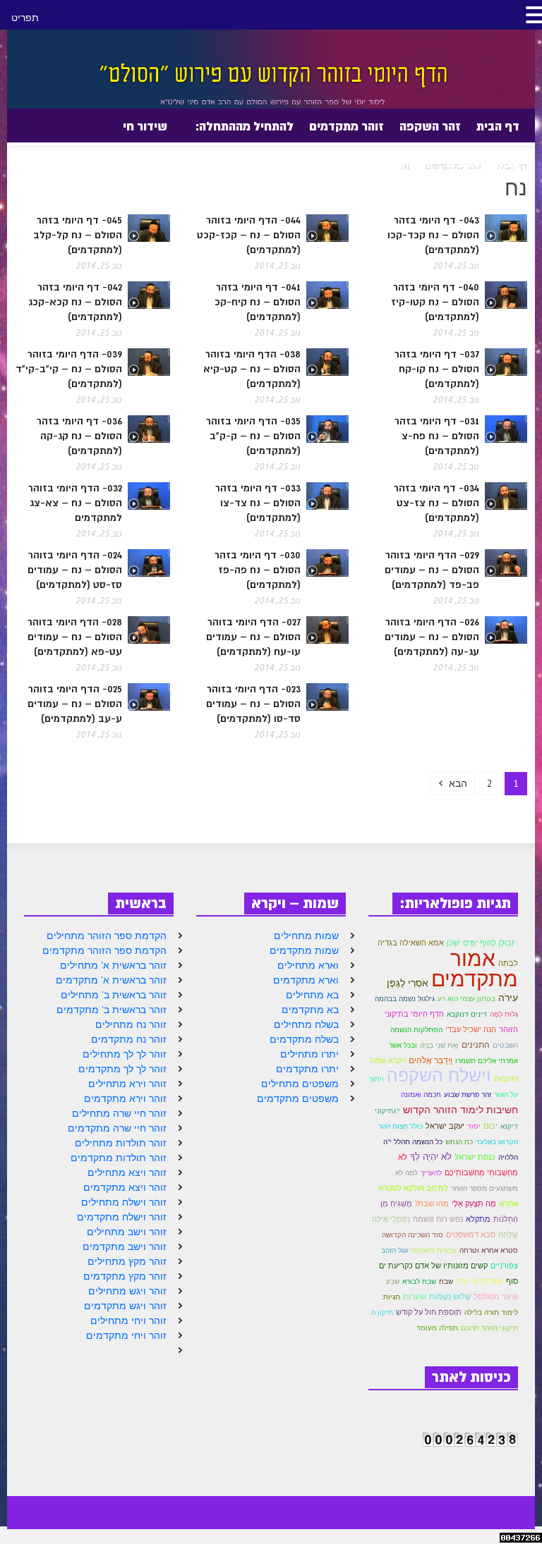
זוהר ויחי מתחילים (128, 1320)
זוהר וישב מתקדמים (125, 1246)
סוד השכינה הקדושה (412, 1234)
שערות (414, 1296)
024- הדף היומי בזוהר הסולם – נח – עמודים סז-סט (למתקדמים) (75, 570)
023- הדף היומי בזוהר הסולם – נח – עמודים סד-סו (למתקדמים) (253, 703)
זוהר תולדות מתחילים (121, 1142)
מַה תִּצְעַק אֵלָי (474, 1203)
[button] (20, 125)
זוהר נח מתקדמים (129, 1039)
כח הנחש (459, 1141)
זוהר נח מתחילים (131, 1024)
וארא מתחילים (308, 965)
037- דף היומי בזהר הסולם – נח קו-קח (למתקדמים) (437, 369)
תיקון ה (382, 1312)
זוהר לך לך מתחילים (125, 1054)
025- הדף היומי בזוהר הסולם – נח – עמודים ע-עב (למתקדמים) (75, 703)
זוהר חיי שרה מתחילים (119, 1113)
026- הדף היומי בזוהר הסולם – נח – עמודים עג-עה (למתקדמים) (432, 636)
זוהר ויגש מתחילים (127, 1291)
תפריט (25, 17)
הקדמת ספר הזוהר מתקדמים (104, 950)
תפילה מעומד (437, 1327)
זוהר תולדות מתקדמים (119, 1157)
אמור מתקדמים (474, 968)
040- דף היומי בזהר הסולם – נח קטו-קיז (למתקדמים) (435, 302)
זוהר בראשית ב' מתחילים (114, 994)
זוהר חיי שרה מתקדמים (117, 1128)
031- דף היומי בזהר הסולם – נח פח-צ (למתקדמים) (437, 436)
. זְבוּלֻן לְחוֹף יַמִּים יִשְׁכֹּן (482, 943)
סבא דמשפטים (470, 1234)
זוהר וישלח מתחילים (124, 1202)
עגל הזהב (395, 1250)
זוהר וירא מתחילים (127, 1083)
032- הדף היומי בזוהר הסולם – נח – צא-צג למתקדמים (75, 503)
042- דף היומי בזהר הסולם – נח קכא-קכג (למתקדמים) (75, 302)
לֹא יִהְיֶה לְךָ (431, 1157)
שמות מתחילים (306, 935)
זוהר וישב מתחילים (127, 1231)
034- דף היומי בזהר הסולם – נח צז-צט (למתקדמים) (436, 503)
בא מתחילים (312, 994)
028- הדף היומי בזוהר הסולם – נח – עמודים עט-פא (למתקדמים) (75, 636)
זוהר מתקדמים (346, 126)
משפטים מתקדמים (298, 1098)
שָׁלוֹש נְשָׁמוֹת (450, 1296)
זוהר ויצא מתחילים (127, 1172)
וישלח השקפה (439, 1075)
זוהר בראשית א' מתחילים (113, 965)
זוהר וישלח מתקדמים (122, 1217)
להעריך (431, 1172)
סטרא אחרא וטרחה (488, 1250)
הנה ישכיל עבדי (470, 1029)
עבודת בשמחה (434, 1250)
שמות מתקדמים (304, 950)
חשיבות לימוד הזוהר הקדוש (460, 1109)
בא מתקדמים (310, 1009)
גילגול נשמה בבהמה (405, 998)
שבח (446, 1281)
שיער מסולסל (496, 1296)
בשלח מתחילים (306, 1024)
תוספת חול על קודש (429, 1312)
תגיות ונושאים (483, 163)
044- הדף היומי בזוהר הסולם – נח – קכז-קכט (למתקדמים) (249, 235)
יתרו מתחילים (309, 1054)
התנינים (476, 1044)
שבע (392, 1281)
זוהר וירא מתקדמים (125, 1098)
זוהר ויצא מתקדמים (125, 1187)
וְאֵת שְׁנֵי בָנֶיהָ (439, 1045)
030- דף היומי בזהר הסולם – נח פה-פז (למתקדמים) (258, 570)
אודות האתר (403, 168)
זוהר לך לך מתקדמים (122, 1068)
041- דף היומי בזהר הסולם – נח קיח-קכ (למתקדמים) (258, 302)
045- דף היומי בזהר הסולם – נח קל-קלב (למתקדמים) (77, 235)
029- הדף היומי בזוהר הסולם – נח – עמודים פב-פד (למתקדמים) (432, 570)
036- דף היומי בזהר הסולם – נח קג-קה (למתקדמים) (79, 436)
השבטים (505, 1045)
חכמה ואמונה (421, 1094)
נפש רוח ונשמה (438, 1219)
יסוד (474, 1126)
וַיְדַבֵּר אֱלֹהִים (430, 1060)
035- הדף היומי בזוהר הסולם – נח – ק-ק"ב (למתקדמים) (253, 436)
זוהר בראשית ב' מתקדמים (111, 1009)
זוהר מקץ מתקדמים (125, 1276)
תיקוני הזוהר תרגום (489, 1327)
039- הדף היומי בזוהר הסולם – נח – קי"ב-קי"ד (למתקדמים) (69, 369)
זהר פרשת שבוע (467, 1094)
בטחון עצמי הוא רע (466, 998)
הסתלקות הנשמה (416, 1029)
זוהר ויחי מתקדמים (126, 1335)
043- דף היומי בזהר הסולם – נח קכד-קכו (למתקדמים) (433, 235)
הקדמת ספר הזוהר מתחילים (107, 935)
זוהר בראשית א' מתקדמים (111, 980)
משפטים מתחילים (300, 1083)
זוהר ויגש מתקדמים (125, 1305)
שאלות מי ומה (479, 1281)
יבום (490, 1126)
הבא (456, 783)
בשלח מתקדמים (304, 1039)
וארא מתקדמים (306, 980)
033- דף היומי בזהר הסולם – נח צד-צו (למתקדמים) (258, 503)
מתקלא (478, 1219)
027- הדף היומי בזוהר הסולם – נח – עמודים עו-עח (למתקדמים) (253, 636)
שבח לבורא (419, 1281)
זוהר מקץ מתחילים (127, 1261)
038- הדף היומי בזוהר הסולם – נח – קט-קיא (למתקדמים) (252, 369)
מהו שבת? (432, 1203)
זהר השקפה (430, 126)
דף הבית (497, 126)
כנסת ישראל (474, 1157)
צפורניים (504, 1265)
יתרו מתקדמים (307, 1068)
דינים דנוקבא (467, 1014)
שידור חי (145, 126)
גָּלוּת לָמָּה (504, 1014)
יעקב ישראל (445, 1126)
